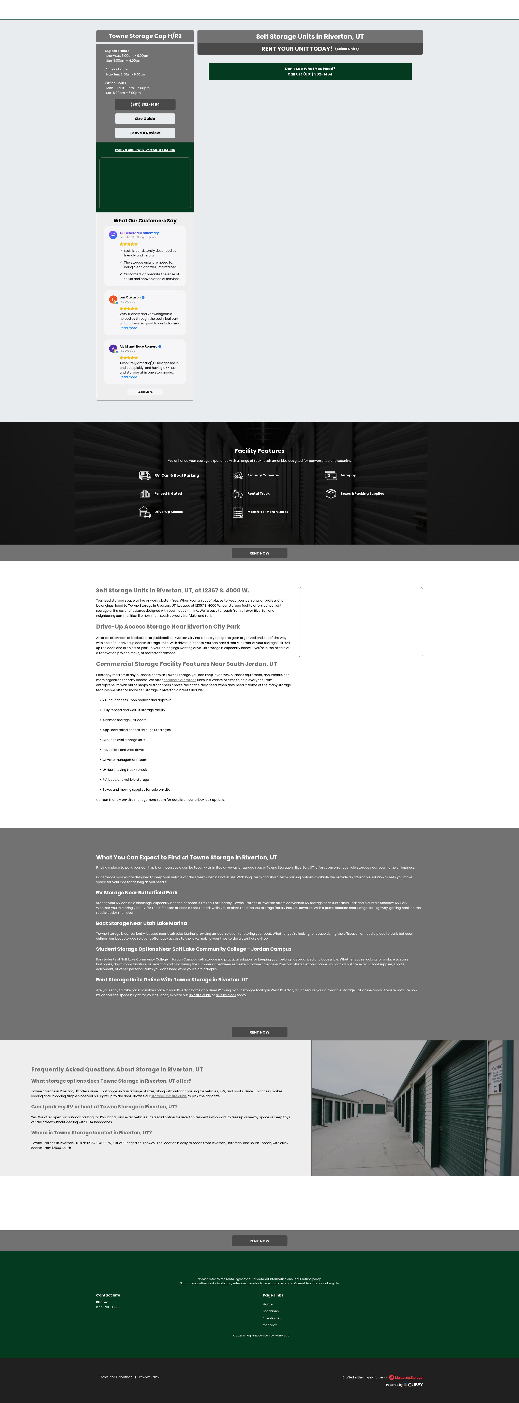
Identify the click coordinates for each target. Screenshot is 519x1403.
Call (99, 799)
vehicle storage (357, 867)
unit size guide (200, 995)
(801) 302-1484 (317, 74)
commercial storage (180, 680)
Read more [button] (128, 328)
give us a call (226, 995)
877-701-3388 (107, 1307)
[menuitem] (343, 1304)
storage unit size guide (169, 1096)
